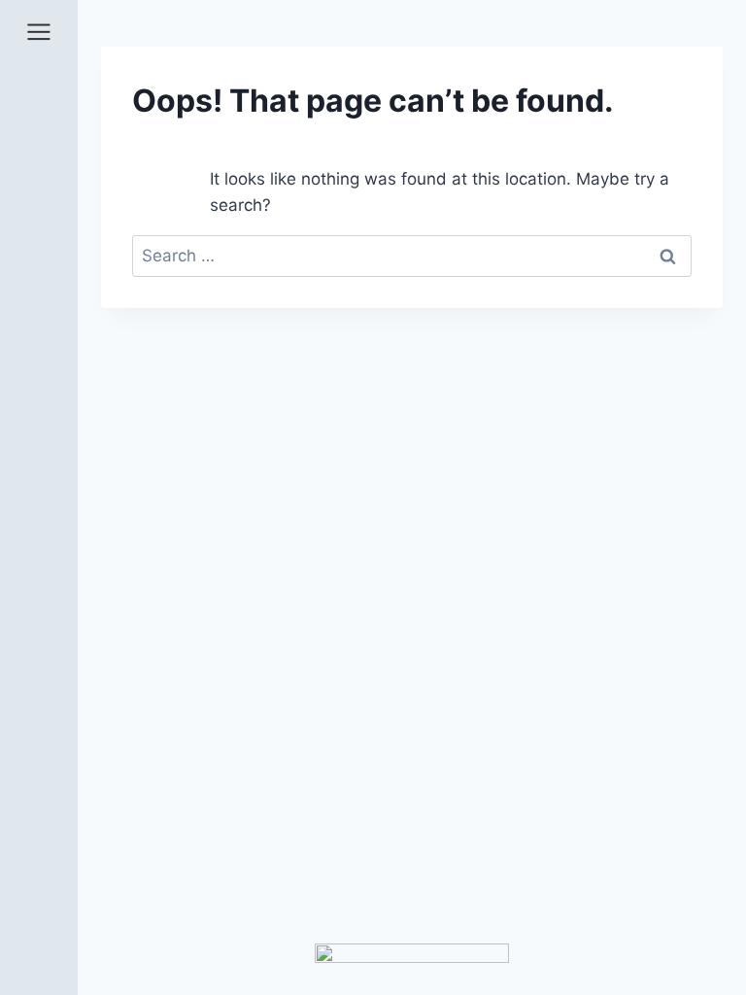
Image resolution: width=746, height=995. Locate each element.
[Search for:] (412, 255)
